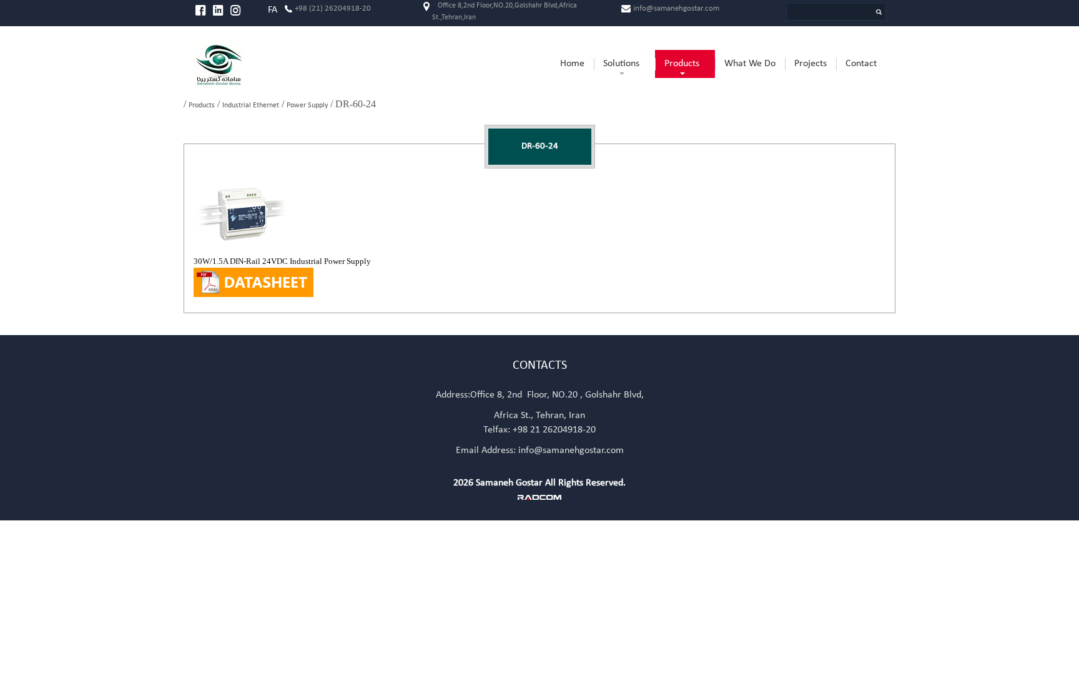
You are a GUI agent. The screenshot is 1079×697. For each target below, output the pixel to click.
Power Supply (307, 105)
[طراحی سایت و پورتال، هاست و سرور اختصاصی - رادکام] (539, 497)
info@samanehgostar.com (676, 8)
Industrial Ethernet (250, 105)
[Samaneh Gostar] (272, 64)
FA (272, 10)
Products (202, 105)
